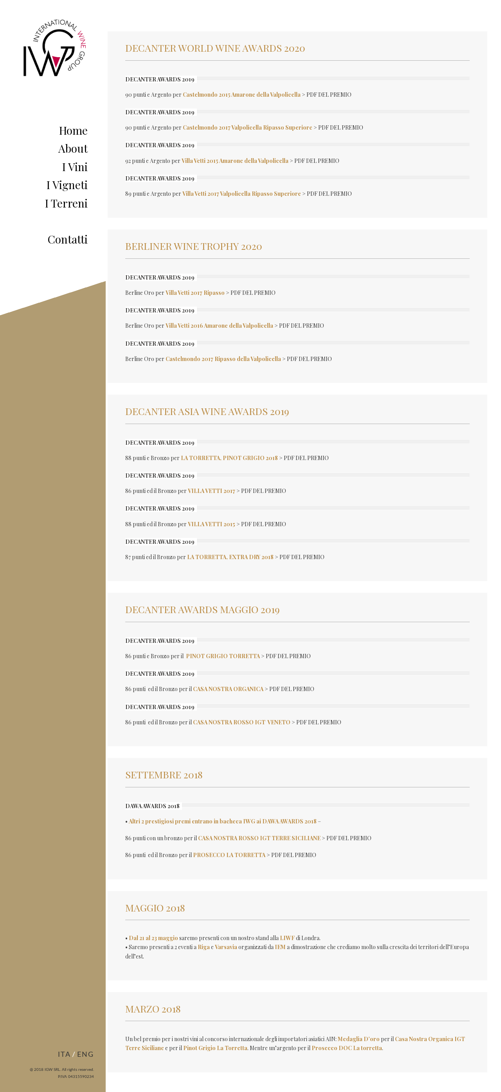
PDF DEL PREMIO (328, 94)
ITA (64, 1054)
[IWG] (54, 70)
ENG (85, 1054)
